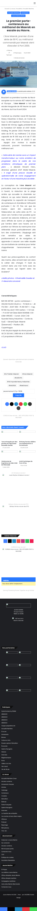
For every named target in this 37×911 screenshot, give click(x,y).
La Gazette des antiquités (9, 813)
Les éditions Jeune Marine (9, 872)
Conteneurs (24, 12)
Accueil (6, 8)
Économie (4, 746)
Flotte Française (6, 804)
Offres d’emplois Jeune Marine (10, 875)
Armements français (7, 784)
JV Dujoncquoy (17, 53)
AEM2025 (4, 714)
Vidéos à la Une (6, 763)
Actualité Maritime (28, 8)
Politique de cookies (7, 857)
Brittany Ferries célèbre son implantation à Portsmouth (27, 443)
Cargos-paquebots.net (8, 725)
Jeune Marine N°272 (18, 15)
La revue (12, 8)
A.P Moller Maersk (12, 374)
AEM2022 (4, 723)
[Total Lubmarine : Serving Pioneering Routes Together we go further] (18, 593)
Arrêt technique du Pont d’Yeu (25, 462)
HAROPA (19, 378)
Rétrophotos (5, 828)
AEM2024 (4, 717)
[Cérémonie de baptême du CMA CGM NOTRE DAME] (9, 455)
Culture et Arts (5, 740)
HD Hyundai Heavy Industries (19, 382)
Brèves (3, 737)
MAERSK (13, 385)
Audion (33, 94)
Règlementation (6, 757)
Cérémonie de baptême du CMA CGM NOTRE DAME (9, 463)
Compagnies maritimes (8, 881)
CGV (2, 854)
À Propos (4, 869)
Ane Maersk (28, 374)
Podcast (3, 822)
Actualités (19, 8)
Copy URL (18, 395)
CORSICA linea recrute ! (18, 547)
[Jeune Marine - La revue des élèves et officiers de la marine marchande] (17, 3)
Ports (3, 760)
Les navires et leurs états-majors (11, 816)
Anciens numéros (6, 781)
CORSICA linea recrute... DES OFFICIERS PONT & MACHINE (18, 416)
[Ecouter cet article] (3, 92)
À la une (3, 731)
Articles (3, 787)
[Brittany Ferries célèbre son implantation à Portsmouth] (27, 435)
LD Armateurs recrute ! (18, 473)
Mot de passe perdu (7, 848)
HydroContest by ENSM (8, 711)
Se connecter (5, 843)
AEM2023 (4, 720)
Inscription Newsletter (8, 860)
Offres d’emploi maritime (8, 878)
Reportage (4, 825)
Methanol (24, 385)
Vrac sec (4, 831)
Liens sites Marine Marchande (10, 884)
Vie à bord (4, 766)
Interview (4, 755)
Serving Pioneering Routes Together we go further (18, 590)
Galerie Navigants (6, 749)
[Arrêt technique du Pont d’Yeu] (27, 455)
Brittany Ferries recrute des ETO (18, 504)
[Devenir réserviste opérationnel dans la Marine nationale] (18, 366)
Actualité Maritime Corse (9, 778)
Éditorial (3, 801)
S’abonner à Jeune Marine (9, 840)
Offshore (4, 819)
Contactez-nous (6, 851)
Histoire (3, 752)
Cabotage (4, 790)
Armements (4, 734)
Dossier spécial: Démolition (9, 743)
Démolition (4, 799)
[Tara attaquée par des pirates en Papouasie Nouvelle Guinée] (9, 435)
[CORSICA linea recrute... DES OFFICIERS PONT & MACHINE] (18, 420)
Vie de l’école (5, 769)
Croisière (4, 796)
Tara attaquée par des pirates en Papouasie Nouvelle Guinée (9, 443)
